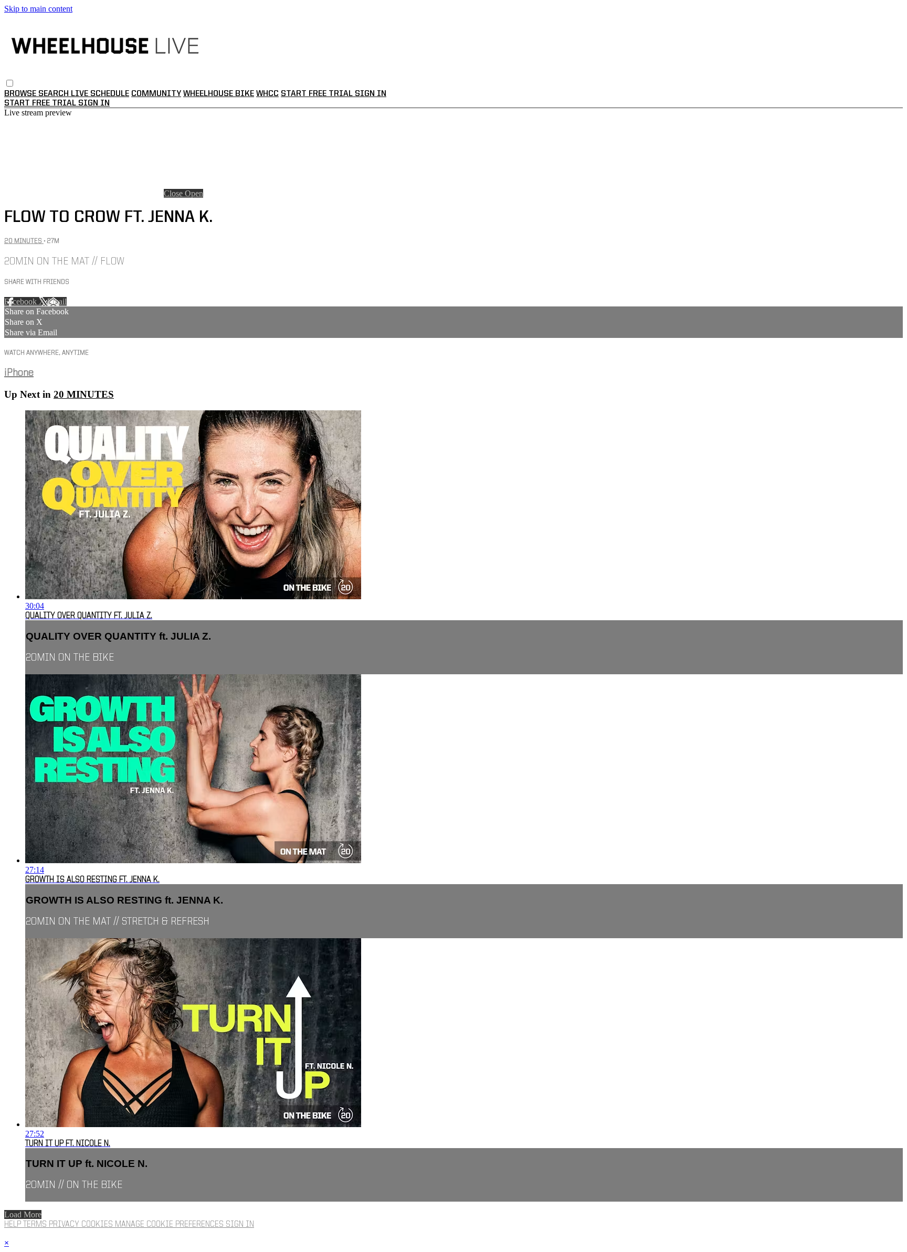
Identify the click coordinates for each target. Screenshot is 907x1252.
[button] (9, 83)
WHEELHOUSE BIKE (218, 94)
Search (54, 94)
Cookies (98, 1225)
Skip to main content (38, 8)
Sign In (94, 103)
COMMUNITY (156, 94)
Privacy (65, 1225)
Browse (21, 94)
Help (13, 1225)
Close (174, 193)
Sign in (370, 94)
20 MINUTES (24, 241)
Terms (36, 1225)
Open (194, 193)
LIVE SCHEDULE (100, 94)
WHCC (267, 94)
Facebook (21, 301)
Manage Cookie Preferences (170, 1225)
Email (57, 301)
